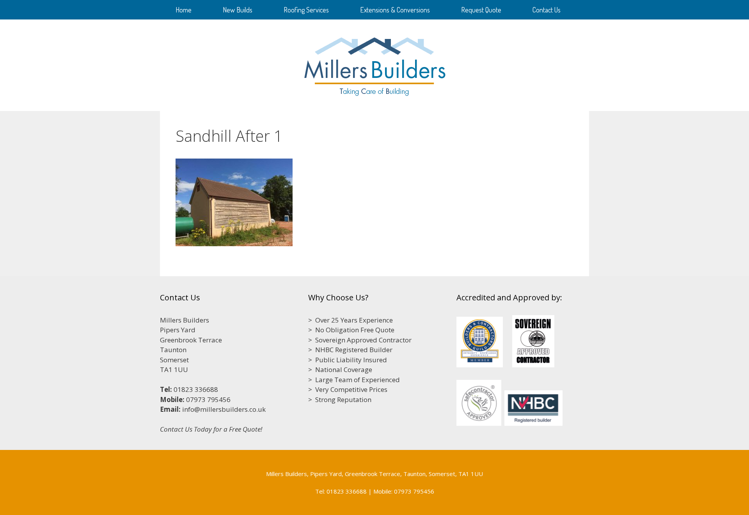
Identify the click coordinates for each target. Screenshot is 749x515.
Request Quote (481, 9)
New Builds (237, 9)
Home (184, 9)
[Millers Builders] (375, 64)
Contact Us (546, 9)
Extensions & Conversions (395, 9)
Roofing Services (306, 9)
